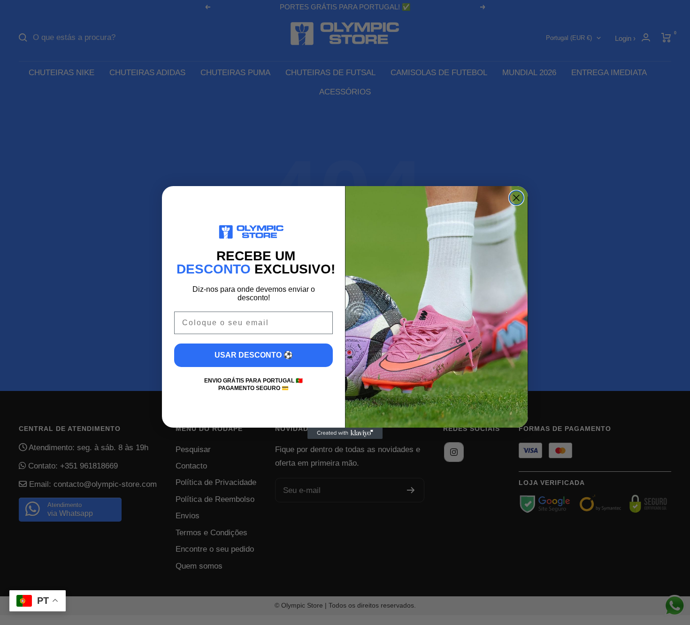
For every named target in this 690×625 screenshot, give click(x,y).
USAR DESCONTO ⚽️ (254, 355)
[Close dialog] (516, 198)
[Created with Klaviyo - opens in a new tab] (345, 433)
